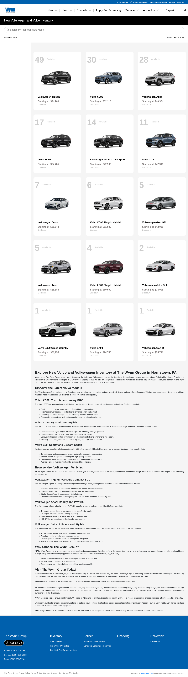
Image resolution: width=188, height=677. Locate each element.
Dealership (157, 636)
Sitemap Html (56, 673)
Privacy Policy (24, 673)
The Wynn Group (11, 673)
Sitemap (46, 673)
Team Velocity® (146, 673)
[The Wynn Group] (17, 10)
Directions (155, 641)
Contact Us (16, 643)
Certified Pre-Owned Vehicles (63, 650)
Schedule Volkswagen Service (97, 646)
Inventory (56, 636)
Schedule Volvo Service (94, 641)
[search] (185, 10)
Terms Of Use (36, 673)
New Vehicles (56, 641)
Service (88, 636)
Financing (123, 636)
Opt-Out (76, 673)
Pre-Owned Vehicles (59, 646)
